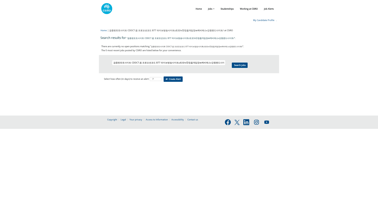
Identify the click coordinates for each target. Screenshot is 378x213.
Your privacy (135, 119)
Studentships (227, 8)
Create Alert (174, 79)
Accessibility (177, 119)
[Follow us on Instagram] (256, 122)
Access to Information (157, 119)
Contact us (192, 119)
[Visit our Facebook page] (228, 122)
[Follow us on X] (237, 122)
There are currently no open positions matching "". (172, 46)
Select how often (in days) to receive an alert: (126, 78)
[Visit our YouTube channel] (266, 122)
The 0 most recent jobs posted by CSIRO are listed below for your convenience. (141, 50)
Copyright (112, 119)
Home (199, 8)
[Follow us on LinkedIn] (246, 122)
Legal (123, 119)
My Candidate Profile (263, 20)
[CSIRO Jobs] (106, 8)
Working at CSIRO (249, 8)
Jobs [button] (210, 8)
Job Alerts (269, 8)
